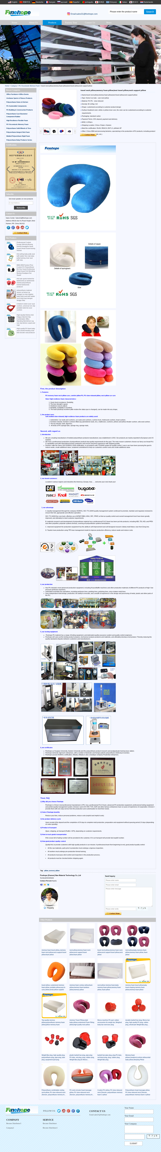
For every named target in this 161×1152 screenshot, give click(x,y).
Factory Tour (71, 22)
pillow (46, 871)
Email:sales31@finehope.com (84, 14)
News (108, 22)
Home (14, 22)
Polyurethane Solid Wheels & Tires (18, 128)
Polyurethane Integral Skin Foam (18, 132)
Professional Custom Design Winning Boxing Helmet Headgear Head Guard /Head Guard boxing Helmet (26, 246)
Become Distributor (50, 1123)
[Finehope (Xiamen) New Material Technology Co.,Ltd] (22, 12)
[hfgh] (13, 228)
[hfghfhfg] (23, 228)
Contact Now (21, 233)
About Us (33, 22)
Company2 (10, 1128)
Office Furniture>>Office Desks (17, 94)
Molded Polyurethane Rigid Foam (18, 136)
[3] (80, 54)
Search (150, 11)
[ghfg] (18, 228)
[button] (158, 54)
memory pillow (54, 871)
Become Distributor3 (13, 1123)
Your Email (129, 1116)
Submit (133, 1143)
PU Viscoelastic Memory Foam (29, 86)
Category (14, 86)
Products (52, 22)
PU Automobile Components (16, 106)
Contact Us (90, 22)
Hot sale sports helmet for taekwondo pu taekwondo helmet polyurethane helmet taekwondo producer (25, 283)
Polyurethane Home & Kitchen (17, 102)
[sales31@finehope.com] (44, 884)
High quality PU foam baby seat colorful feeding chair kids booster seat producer (26, 330)
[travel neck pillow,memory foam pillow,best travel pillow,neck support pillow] (58, 108)
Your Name (129, 1108)
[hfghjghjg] (27, 228)
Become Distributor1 (50, 1128)
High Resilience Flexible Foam (17, 120)
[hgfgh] (9, 228)
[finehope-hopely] (41, 884)
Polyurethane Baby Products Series (19, 140)
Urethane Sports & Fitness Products (19, 98)
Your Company (131, 1124)
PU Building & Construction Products (19, 110)
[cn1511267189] (48, 884)
